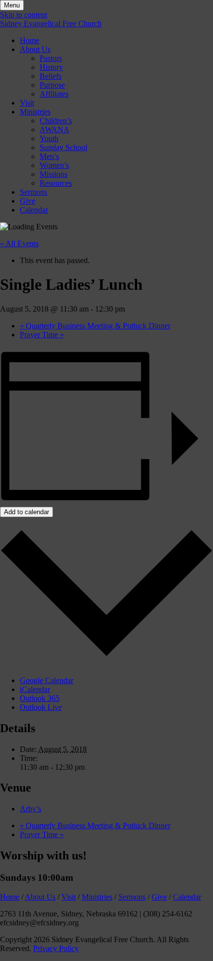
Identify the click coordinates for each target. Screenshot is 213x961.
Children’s (56, 120)
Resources (56, 183)
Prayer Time (42, 334)
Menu (12, 5)
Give (27, 201)
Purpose (52, 85)
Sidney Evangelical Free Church (51, 23)
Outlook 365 (39, 698)
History (51, 67)
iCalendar (35, 689)
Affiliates (54, 94)
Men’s (49, 156)
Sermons (33, 192)
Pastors (51, 58)
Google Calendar (46, 680)
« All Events (19, 243)
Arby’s (30, 808)
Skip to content (23, 14)
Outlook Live (41, 707)
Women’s (54, 165)
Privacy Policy (56, 948)
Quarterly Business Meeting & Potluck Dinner (95, 325)
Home (29, 40)
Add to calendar (26, 512)
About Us (35, 49)
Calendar (34, 210)
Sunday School (63, 147)
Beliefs (50, 76)
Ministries (35, 111)
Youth (49, 138)
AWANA (54, 129)
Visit (27, 103)
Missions (53, 174)
